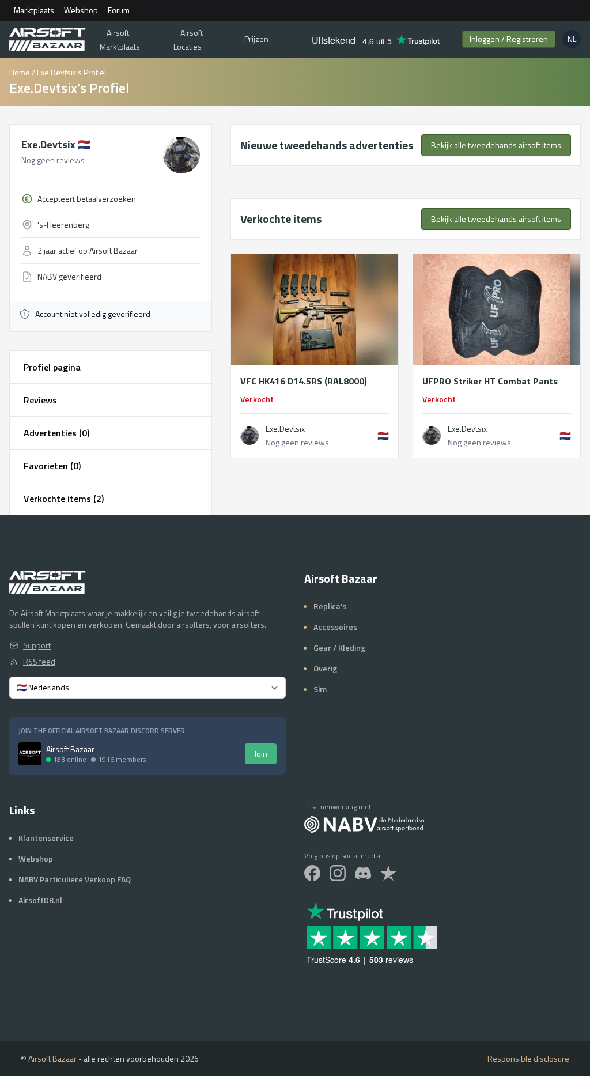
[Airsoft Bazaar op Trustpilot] (388, 873)
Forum (119, 10)
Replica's (329, 606)
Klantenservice (46, 838)
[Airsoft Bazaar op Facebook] (312, 873)
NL (574, 40)
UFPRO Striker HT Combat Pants (490, 381)
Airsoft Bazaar (52, 1058)
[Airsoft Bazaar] (47, 39)
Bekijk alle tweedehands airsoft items (496, 145)
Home (19, 72)
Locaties (188, 39)
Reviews (40, 400)
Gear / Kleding (339, 647)
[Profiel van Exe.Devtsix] (249, 435)
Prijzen (256, 39)
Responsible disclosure (528, 1058)
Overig (325, 668)
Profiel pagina (52, 367)
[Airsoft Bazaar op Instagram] (338, 873)
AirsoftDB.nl (40, 900)
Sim (320, 689)
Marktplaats (34, 10)
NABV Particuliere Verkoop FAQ (74, 879)
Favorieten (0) (52, 466)
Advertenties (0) (56, 433)
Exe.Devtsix (55, 144)
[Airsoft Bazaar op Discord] (363, 873)
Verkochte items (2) (64, 498)
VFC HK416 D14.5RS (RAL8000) (303, 381)
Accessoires (335, 627)
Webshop (81, 10)
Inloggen (509, 39)
